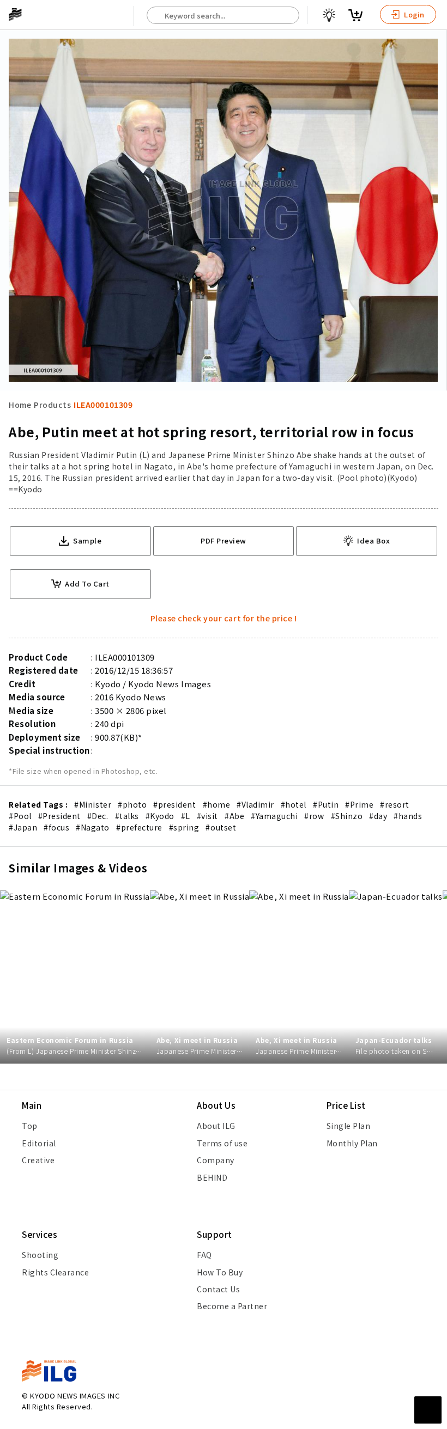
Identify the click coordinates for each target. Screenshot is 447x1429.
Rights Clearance (55, 1272)
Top (30, 1125)
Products (52, 404)
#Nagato (93, 827)
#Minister (92, 804)
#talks (127, 815)
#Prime (359, 804)
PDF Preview (223, 540)
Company (215, 1160)
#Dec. (97, 815)
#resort (394, 804)
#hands (408, 815)
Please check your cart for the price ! (223, 618)
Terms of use (222, 1143)
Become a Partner (232, 1305)
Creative (38, 1160)
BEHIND (212, 1177)
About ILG (216, 1125)
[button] (433, 714)
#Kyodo (160, 815)
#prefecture (139, 827)
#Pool (20, 815)
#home (217, 804)
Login (413, 14)
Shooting (40, 1254)
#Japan (23, 827)
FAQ (204, 1254)
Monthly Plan (352, 1143)
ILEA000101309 (103, 404)
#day (378, 815)
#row (314, 815)
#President (59, 815)
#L (185, 815)
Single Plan (349, 1125)
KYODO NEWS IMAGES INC (74, 1395)
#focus (56, 827)
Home (20, 404)
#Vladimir (255, 804)
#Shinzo (347, 815)
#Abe (234, 815)
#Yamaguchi (274, 815)
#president (174, 804)
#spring (184, 827)
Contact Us (218, 1289)
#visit (207, 815)
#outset (221, 827)
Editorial (39, 1143)
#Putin (326, 804)
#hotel (293, 804)
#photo (132, 804)
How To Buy (220, 1272)
